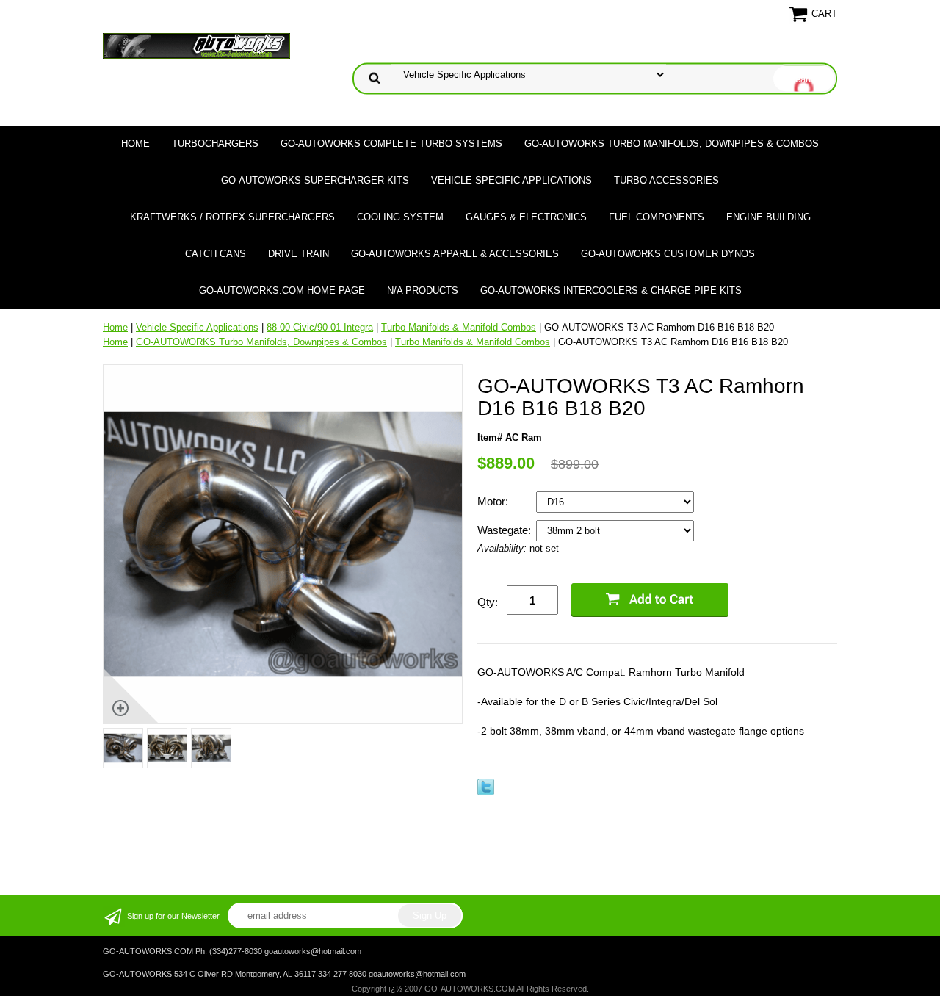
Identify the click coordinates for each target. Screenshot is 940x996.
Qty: (487, 602)
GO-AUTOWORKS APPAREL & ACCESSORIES (455, 253)
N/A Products (422, 290)
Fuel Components (656, 217)
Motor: (494, 501)
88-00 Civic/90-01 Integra (320, 327)
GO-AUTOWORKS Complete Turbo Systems (391, 143)
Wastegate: (505, 530)
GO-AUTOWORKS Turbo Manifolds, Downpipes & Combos (671, 143)
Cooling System (400, 217)
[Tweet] (485, 792)
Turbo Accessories (666, 180)
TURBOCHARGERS (215, 143)
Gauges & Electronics (526, 217)
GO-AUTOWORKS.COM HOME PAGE (282, 290)
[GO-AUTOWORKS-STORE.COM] (196, 45)
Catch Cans (215, 253)
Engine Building (768, 217)
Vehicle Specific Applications (511, 180)
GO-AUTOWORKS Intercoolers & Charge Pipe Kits (611, 290)
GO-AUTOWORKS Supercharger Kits (315, 180)
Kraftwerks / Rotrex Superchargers (232, 217)
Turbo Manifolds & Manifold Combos (458, 327)
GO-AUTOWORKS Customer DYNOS (668, 253)
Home (135, 143)
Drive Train (298, 253)
